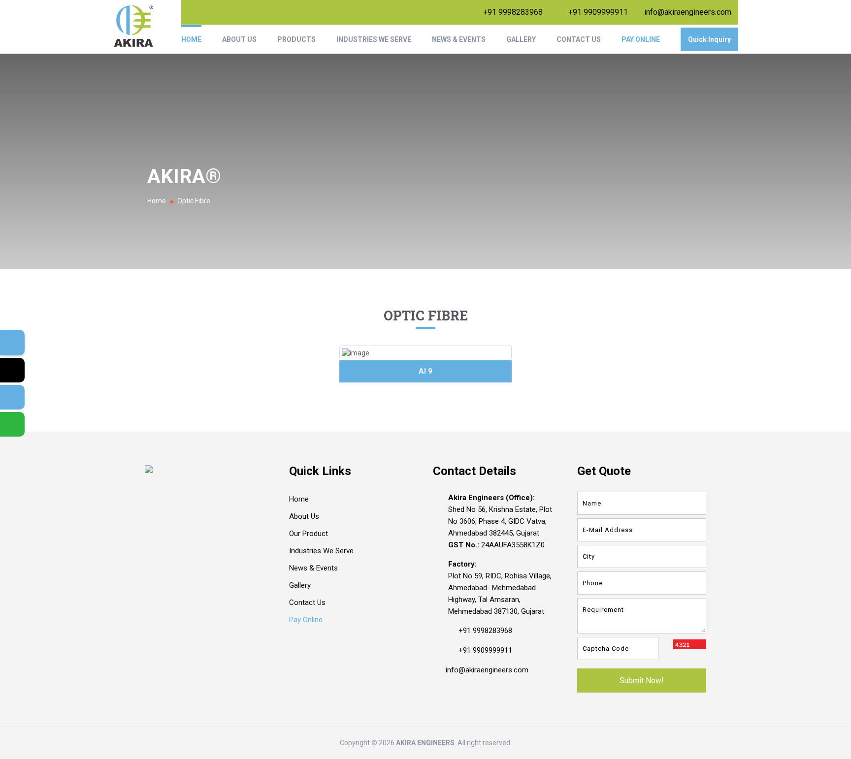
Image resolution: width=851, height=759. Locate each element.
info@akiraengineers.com (687, 12)
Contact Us (578, 39)
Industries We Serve (373, 39)
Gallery (521, 39)
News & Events (459, 39)
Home (191, 39)
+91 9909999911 (598, 12)
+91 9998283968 (513, 12)
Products (296, 39)
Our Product (308, 533)
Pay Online (641, 39)
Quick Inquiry (709, 39)
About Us (239, 39)
